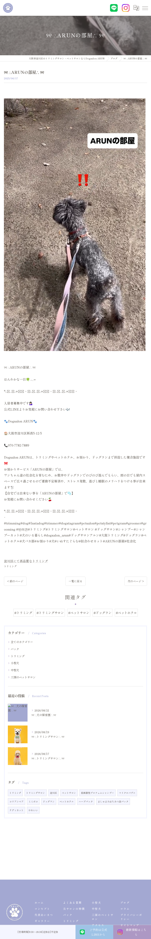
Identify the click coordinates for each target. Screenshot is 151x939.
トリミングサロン (35, 792)
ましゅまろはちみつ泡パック (113, 801)
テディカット (16, 810)
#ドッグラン (102, 612)
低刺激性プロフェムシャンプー (97, 792)
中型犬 (15, 670)
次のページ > (136, 581)
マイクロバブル (127, 792)
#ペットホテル (126, 612)
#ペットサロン (78, 612)
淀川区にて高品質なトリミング (26, 561)
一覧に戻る (75, 581)
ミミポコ (33, 801)
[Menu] (144, 8)
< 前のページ (15, 581)
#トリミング (23, 612)
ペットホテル (67, 801)
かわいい (33, 810)
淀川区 (53, 792)
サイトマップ (129, 925)
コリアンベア (16, 801)
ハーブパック (86, 801)
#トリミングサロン (50, 612)
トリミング (10, 566)
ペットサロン (69, 792)
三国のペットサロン (23, 677)
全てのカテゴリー (22, 642)
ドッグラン (49, 801)
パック (15, 649)
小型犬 (15, 663)
